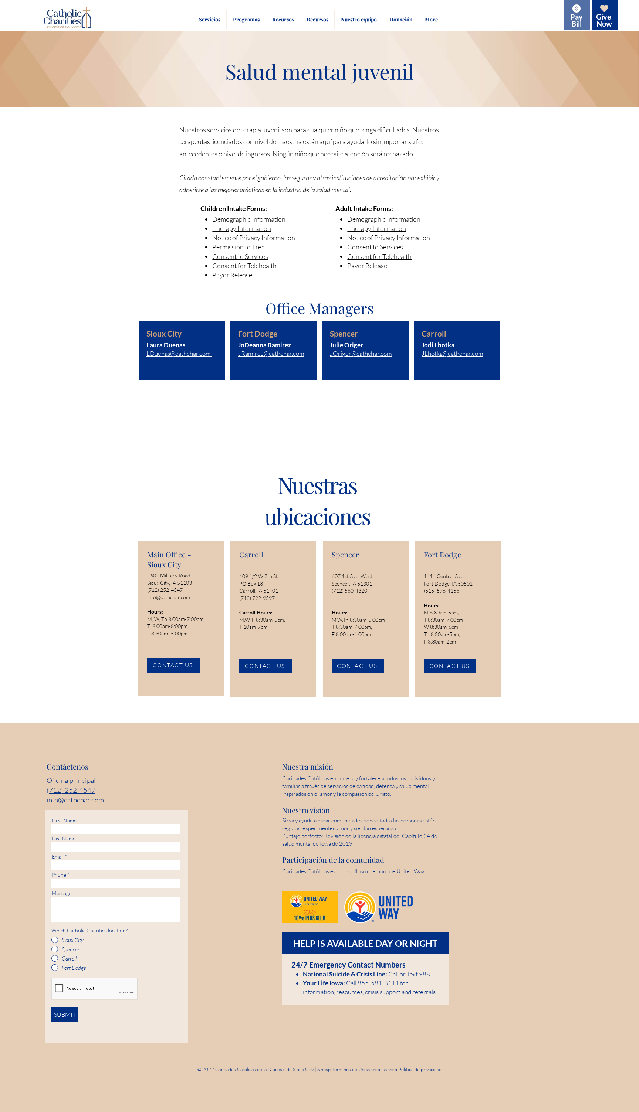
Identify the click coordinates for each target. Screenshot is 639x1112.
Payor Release (232, 275)
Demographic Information (248, 219)
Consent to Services (240, 256)
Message (61, 893)
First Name (64, 820)
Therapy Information (241, 228)
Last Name (63, 838)
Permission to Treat (239, 247)
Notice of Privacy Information (253, 237)
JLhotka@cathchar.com (452, 353)
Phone (59, 874)
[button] (209, 19)
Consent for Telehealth (244, 266)
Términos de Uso (349, 1069)
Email (58, 856)
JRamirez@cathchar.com (271, 353)
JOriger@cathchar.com (361, 353)
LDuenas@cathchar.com (178, 353)
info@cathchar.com (168, 597)
